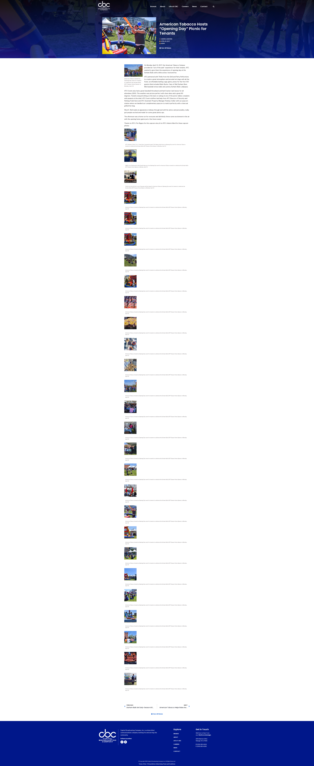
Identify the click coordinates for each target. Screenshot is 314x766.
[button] (213, 6)
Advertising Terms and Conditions (165, 764)
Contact (203, 6)
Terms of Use (142, 764)
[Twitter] (121, 742)
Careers (185, 6)
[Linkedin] (125, 742)
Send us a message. (205, 735)
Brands (153, 6)
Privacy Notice (151, 764)
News (194, 6)
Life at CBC (173, 6)
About (162, 6)
